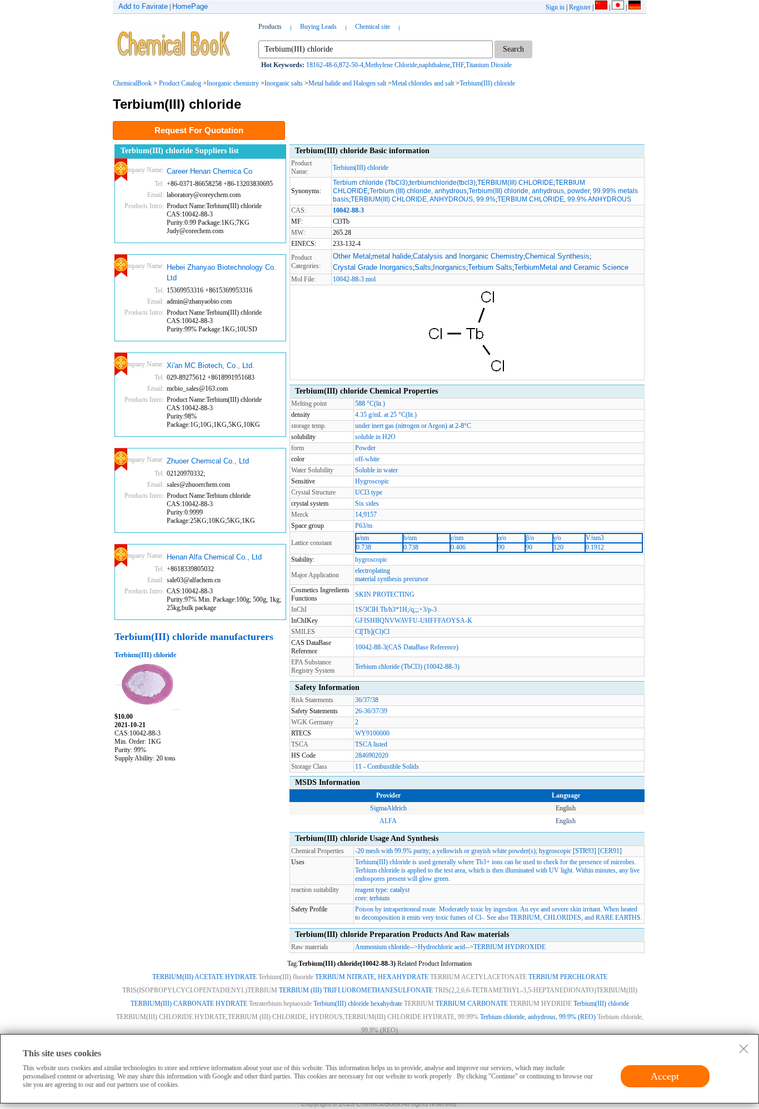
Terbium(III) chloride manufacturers (193, 636)
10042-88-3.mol (354, 279)
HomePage (190, 6)
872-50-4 (351, 65)
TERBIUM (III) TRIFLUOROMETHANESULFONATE (356, 990)
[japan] (618, 7)
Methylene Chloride (391, 65)
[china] (601, 7)
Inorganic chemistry (233, 83)
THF (458, 65)
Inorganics (449, 267)
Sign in (555, 7)
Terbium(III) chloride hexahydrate (357, 1003)
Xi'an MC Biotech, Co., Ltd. (210, 365)
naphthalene (434, 65)
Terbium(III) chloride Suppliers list (180, 151)
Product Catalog (180, 83)
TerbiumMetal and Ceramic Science (571, 267)
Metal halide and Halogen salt (347, 83)
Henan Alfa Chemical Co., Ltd (214, 557)
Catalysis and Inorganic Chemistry (468, 256)
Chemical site (372, 27)
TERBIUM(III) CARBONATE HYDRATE (189, 1003)
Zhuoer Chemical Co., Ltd (208, 461)
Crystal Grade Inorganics (373, 267)
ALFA (388, 821)
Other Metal (352, 256)
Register (580, 7)
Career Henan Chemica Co (209, 171)
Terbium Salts (490, 267)
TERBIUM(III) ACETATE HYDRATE (204, 977)
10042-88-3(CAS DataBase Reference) (406, 647)
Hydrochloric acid (441, 947)
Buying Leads (318, 27)
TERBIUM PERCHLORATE (567, 977)
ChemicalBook (132, 83)
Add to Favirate (143, 6)
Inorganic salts (283, 83)
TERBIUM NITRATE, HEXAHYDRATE (371, 977)
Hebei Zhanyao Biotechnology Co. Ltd (221, 273)
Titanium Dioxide (489, 65)
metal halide (391, 256)
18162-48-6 (321, 65)
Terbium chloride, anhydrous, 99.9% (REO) (538, 1017)
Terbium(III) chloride (487, 83)
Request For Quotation (198, 130)
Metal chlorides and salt (423, 83)
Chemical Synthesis (557, 256)
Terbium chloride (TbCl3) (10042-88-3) (407, 667)
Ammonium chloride (382, 947)
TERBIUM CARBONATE (472, 1003)
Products (270, 27)
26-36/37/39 (371, 711)
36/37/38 (366, 700)
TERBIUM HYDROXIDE (509, 947)
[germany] (634, 7)
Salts (423, 267)
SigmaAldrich (388, 808)
